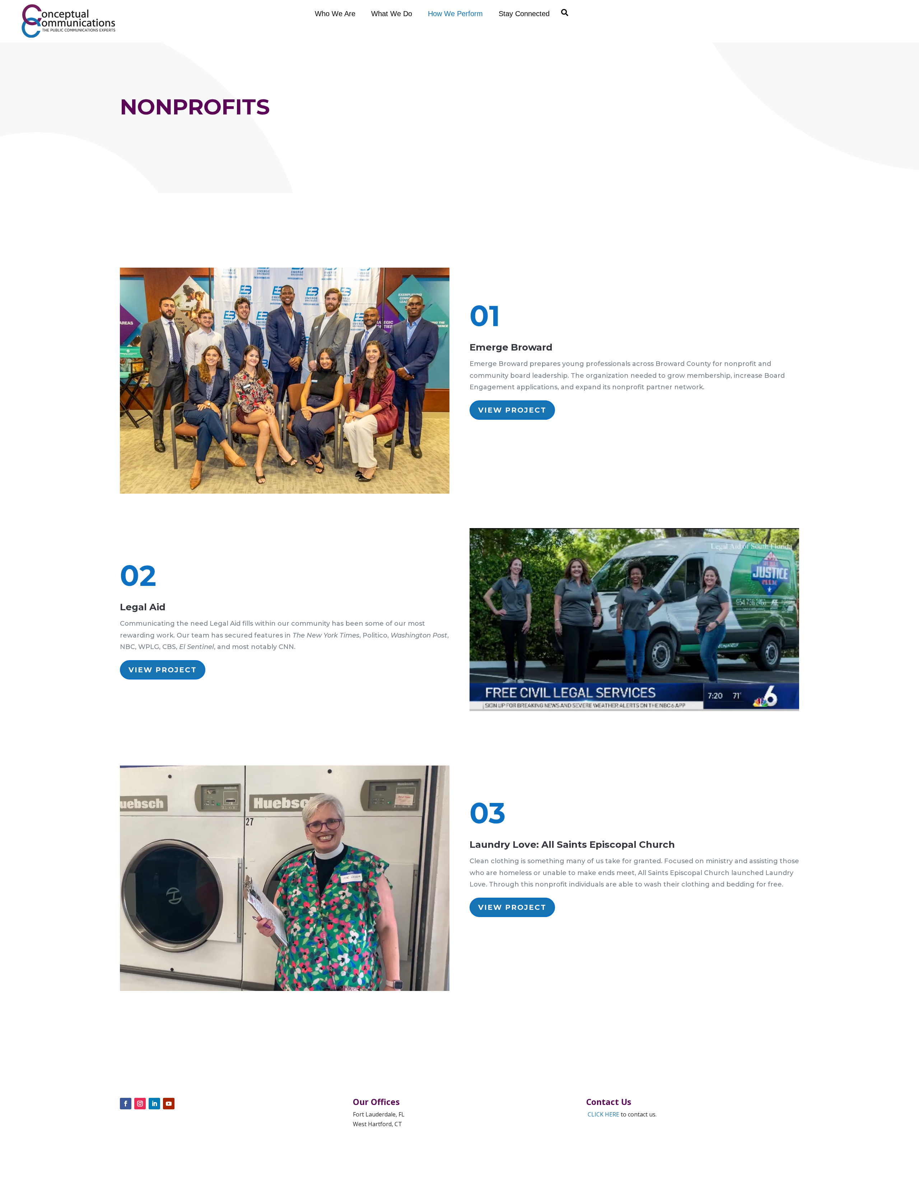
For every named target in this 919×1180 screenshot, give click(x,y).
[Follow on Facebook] (125, 1103)
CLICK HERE (603, 1114)
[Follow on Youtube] (168, 1103)
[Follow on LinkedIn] (154, 1103)
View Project (512, 410)
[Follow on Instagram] (140, 1103)
